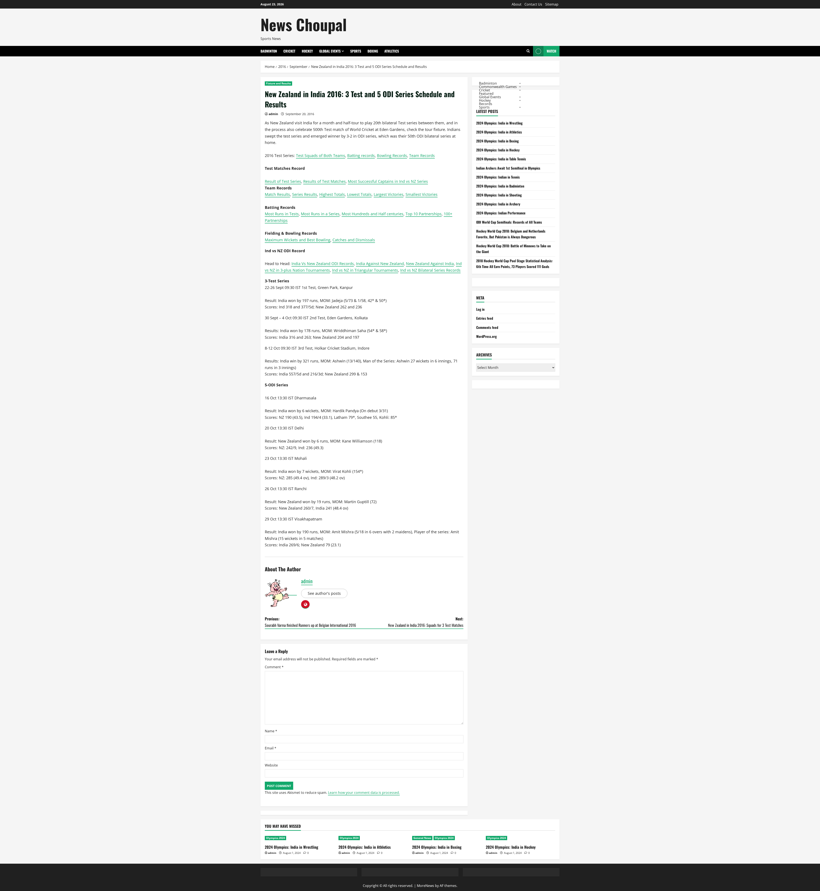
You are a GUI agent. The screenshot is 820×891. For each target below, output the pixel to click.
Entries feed (484, 318)
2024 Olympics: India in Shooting (499, 195)
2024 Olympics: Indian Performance (501, 212)
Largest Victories (388, 194)
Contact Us (533, 4)
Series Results (304, 194)
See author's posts (324, 593)
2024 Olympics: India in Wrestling (499, 123)
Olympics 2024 (275, 838)
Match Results (277, 194)
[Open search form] (528, 51)
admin (273, 114)
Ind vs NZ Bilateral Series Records (430, 270)
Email (270, 748)
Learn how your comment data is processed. (364, 792)
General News (422, 838)
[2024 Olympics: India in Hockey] (520, 838)
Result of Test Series (283, 181)
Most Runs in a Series (320, 213)
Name (271, 731)
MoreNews (425, 885)
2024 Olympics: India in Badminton (500, 186)
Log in (480, 309)
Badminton (269, 51)
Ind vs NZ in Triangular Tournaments (365, 270)
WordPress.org (486, 336)
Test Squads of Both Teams (320, 155)
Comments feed (487, 327)
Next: (425, 622)
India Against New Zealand (380, 263)
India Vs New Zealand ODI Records (322, 263)
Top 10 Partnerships (424, 213)
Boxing (373, 51)
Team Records (422, 155)
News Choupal (304, 24)
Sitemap (551, 4)
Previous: (310, 622)
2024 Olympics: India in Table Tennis (501, 158)
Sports (355, 51)
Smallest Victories (422, 194)
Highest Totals (332, 194)
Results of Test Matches (324, 181)
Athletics (391, 51)
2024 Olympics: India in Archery (498, 204)
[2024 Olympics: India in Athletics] (373, 838)
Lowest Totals (359, 194)
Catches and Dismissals (353, 239)
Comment (274, 667)
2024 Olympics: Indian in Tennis (498, 177)
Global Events (330, 51)
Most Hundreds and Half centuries (372, 213)
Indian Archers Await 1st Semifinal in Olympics (508, 168)
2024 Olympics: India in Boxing (497, 141)
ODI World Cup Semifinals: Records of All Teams (509, 222)
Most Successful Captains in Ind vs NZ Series (388, 181)
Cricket (289, 51)
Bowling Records (392, 155)
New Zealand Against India (430, 263)
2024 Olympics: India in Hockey (498, 149)
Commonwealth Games (498, 86)
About (516, 4)
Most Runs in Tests (282, 213)
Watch (551, 51)
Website (271, 765)
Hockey (307, 51)
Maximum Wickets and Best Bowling (297, 239)
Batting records (361, 155)
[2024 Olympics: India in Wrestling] (299, 838)
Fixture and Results (278, 83)
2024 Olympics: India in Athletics (499, 132)
